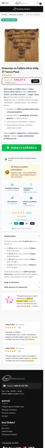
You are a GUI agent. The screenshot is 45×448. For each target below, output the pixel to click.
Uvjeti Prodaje (7, 431)
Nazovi (17, 386)
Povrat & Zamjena (8, 413)
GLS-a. (22, 394)
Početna (4, 14)
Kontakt (5, 416)
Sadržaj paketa (10, 236)
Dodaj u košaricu (24, 147)
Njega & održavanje (11, 282)
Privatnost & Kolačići (9, 434)
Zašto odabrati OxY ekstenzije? (15, 287)
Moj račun (5, 428)
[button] (38, 3)
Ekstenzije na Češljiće (16, 14)
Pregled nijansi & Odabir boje (13, 407)
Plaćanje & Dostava (9, 410)
